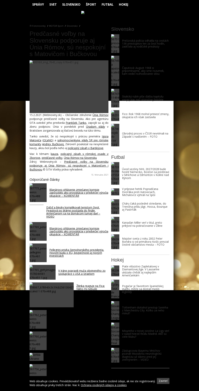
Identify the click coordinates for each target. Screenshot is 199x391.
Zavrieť (163, 381)
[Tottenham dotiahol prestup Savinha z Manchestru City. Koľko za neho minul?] (115, 310)
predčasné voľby (52, 158)
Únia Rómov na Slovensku (80, 158)
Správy (38, 4)
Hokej (123, 4)
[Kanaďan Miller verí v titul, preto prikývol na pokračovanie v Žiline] (115, 224)
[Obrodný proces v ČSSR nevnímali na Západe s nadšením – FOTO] (115, 135)
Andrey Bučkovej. (53, 144)
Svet (53, 4)
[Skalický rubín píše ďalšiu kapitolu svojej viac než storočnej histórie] (115, 98)
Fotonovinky (39, 25)
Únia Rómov (100, 115)
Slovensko (71, 4)
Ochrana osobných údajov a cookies (104, 385)
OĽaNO (47, 140)
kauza (54, 154)
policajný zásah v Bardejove (85, 148)
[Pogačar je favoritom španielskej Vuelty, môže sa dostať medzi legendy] (115, 289)
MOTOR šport (56, 25)
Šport (91, 4)
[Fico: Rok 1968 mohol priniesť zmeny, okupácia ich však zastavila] (115, 115)
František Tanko (76, 123)
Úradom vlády (95, 126)
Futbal (107, 4)
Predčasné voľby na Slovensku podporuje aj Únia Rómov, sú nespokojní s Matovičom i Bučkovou (69, 165)
